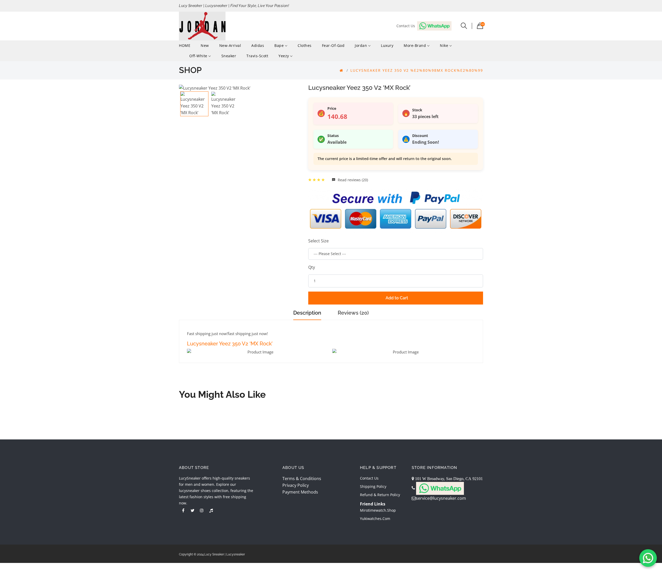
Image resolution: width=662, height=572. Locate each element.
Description (307, 313)
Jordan (361, 45)
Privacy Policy (295, 485)
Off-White (198, 55)
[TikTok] (211, 510)
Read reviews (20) (352, 179)
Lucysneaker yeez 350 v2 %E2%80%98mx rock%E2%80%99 (416, 70)
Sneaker (228, 55)
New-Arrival (230, 45)
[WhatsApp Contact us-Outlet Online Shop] (648, 558)
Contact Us (369, 478)
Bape (279, 45)
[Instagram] (202, 510)
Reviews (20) (353, 313)
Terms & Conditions (301, 478)
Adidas (257, 45)
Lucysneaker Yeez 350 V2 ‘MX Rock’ (230, 344)
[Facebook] (183, 510)
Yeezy (284, 55)
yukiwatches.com (375, 518)
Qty (311, 267)
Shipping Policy (373, 486)
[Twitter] (192, 510)
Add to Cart (397, 297)
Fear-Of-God (333, 45)
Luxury (387, 45)
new (205, 45)
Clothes (305, 45)
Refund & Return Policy (380, 494)
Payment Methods (300, 492)
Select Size (318, 241)
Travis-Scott (257, 55)
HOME (184, 45)
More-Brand (415, 45)
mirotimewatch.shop (378, 510)
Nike (444, 45)
